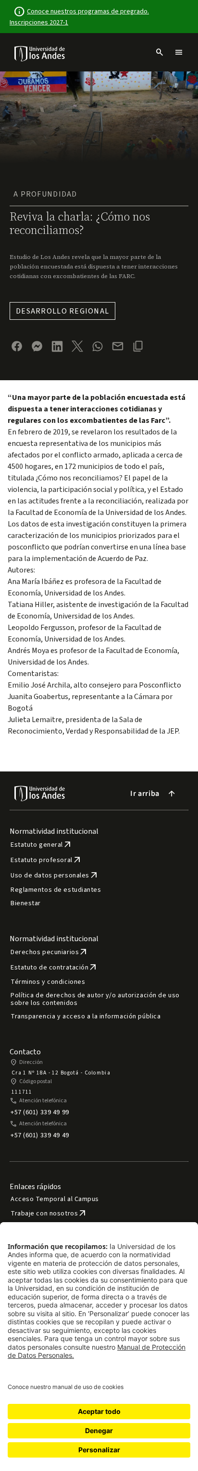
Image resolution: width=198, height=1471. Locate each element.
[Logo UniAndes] (40, 53)
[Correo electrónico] (118, 346)
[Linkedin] (57, 346)
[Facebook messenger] (37, 346)
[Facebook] (17, 346)
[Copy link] (138, 346)
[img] (40, 53)
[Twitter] (77, 346)
